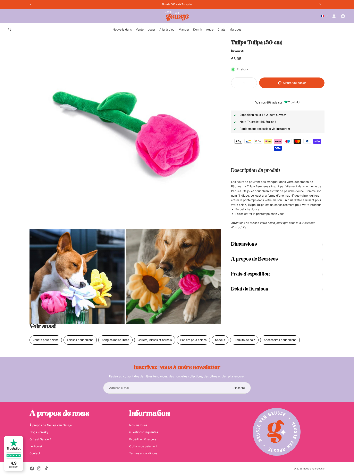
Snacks (220, 340)
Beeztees (237, 50)
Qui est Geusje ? (40, 439)
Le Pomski (36, 446)
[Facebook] (32, 468)
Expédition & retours (142, 439)
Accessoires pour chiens (280, 340)
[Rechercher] (9, 29)
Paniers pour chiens (193, 340)
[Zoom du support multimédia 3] (173, 276)
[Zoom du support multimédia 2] (77, 276)
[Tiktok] (46, 468)
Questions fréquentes (143, 432)
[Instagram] (39, 468)
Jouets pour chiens (45, 340)
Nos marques (138, 425)
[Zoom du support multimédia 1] (125, 131)
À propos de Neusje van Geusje (51, 425)
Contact (35, 453)
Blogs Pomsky (39, 432)
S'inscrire (239, 388)
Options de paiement (143, 446)
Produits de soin (244, 340)
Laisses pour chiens (80, 340)
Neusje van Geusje (313, 468)
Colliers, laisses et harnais (155, 340)
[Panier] (342, 16)
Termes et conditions (143, 453)
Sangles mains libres (115, 340)
